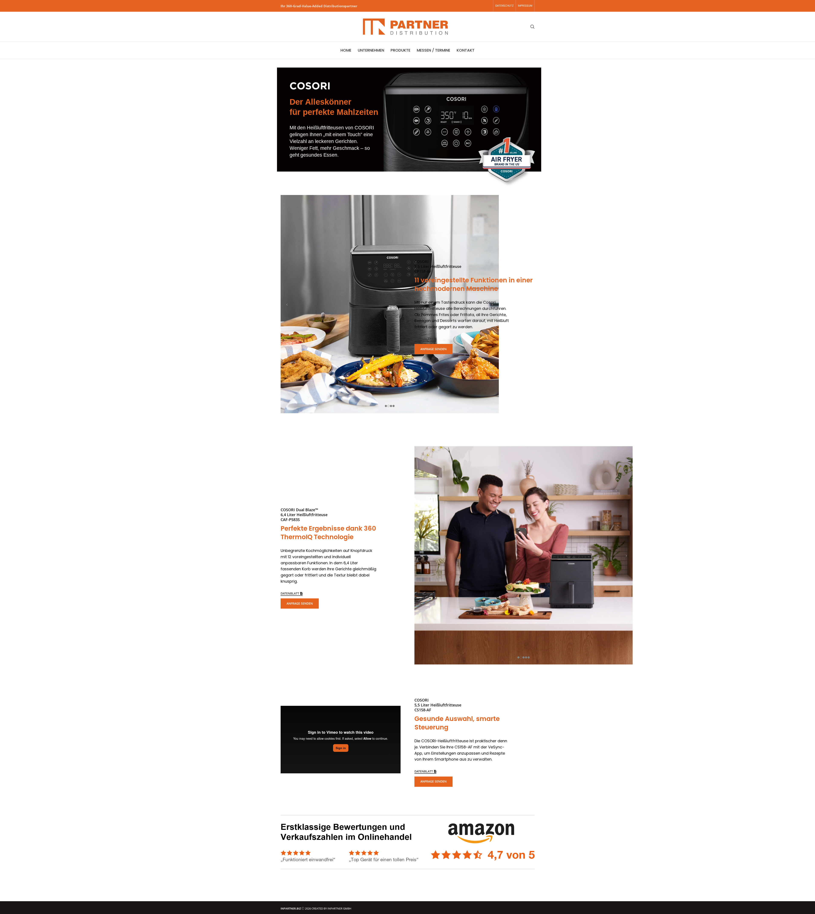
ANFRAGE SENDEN (433, 349)
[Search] (532, 26)
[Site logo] (405, 26)
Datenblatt (423, 339)
